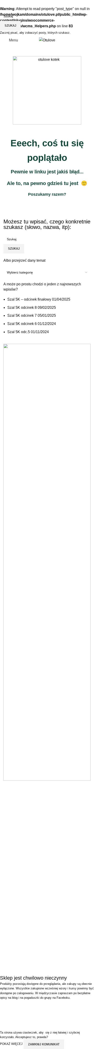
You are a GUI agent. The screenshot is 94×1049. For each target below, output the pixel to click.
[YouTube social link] (50, 32)
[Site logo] (47, 40)
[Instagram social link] (44, 32)
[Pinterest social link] (55, 32)
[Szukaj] (79, 40)
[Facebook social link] (38, 32)
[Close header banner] (5, 1006)
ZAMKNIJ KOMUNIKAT (44, 1044)
